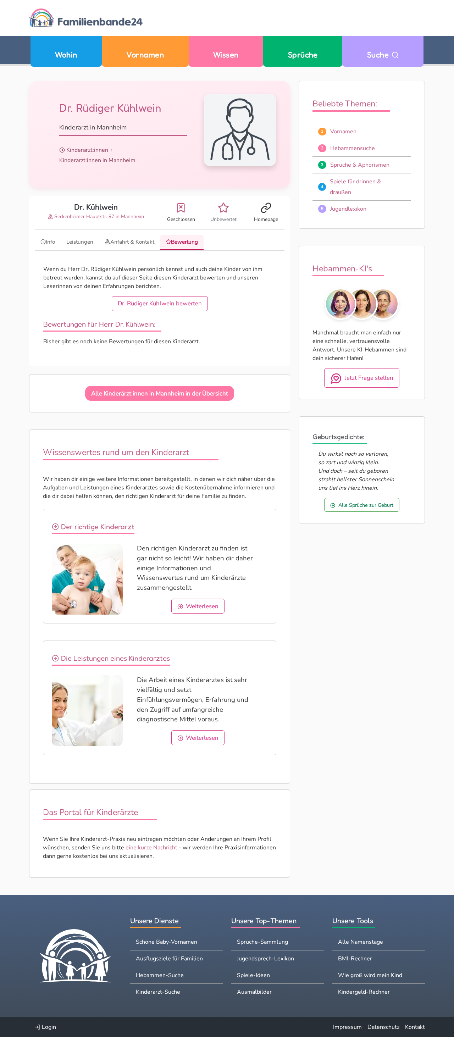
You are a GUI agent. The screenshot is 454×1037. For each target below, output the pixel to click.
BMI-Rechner (355, 959)
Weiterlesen (202, 606)
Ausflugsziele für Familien (169, 959)
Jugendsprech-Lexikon (265, 959)
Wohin (66, 54)
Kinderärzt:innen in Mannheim (97, 160)
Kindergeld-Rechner (364, 992)
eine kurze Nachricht (151, 848)
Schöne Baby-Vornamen (166, 942)
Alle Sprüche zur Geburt (365, 505)
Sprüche (303, 54)
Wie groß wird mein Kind (370, 975)
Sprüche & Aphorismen (359, 165)
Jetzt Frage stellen (369, 378)
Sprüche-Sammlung (262, 942)
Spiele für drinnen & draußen (355, 187)
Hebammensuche (352, 148)
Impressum (347, 1027)
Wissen (226, 54)
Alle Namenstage (360, 942)
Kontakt (415, 1027)
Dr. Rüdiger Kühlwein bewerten (160, 303)
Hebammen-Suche (160, 975)
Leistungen (79, 241)
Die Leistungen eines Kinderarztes (114, 658)
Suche (379, 54)
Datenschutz (383, 1027)
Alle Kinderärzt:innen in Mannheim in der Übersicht (159, 393)
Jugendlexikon (348, 209)
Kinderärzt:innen (87, 150)
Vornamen (145, 54)
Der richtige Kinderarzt (96, 526)
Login (48, 1027)
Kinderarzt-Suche (158, 992)
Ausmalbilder (254, 992)
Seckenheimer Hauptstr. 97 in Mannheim (98, 216)
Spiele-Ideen (253, 975)
